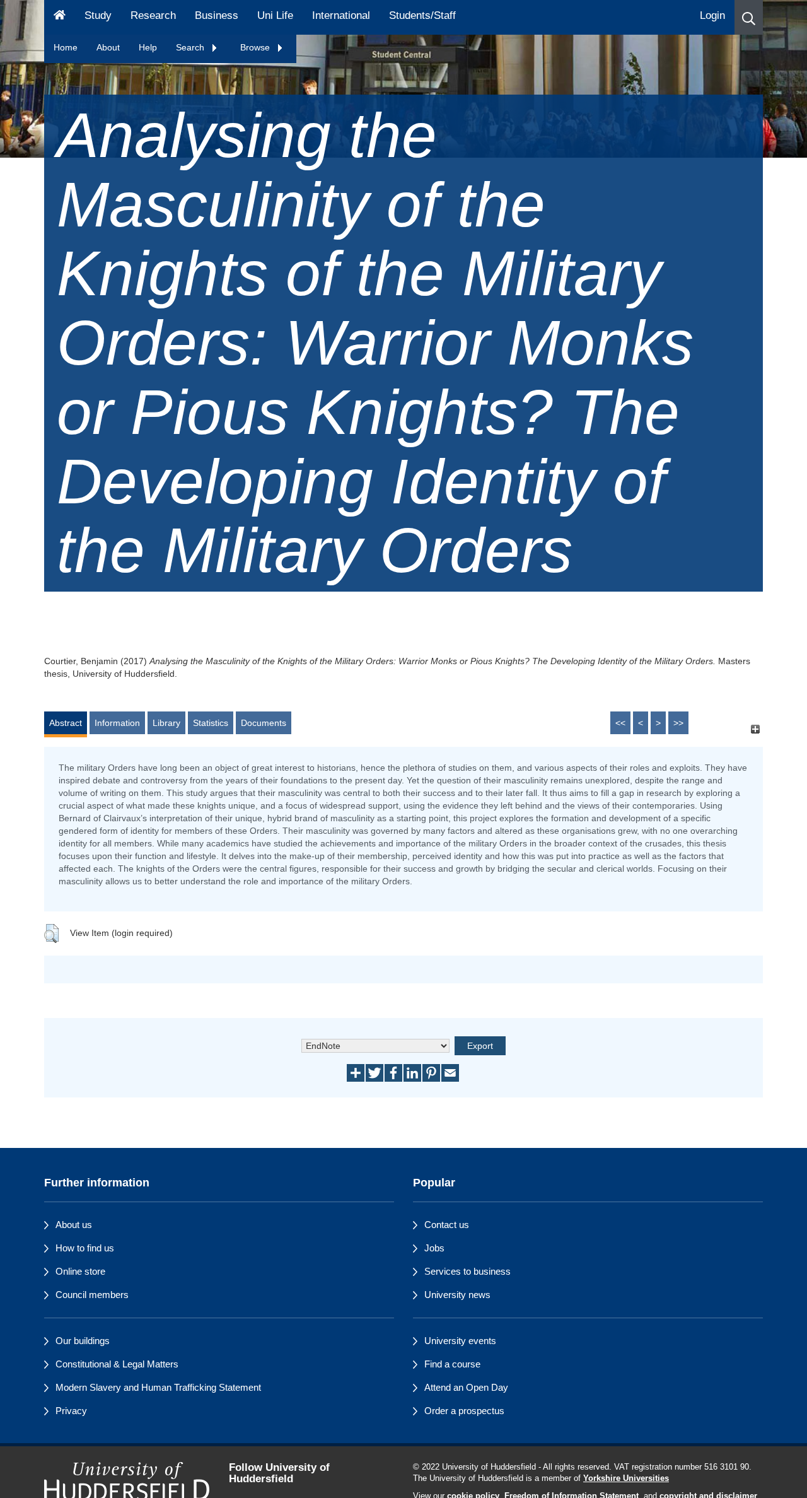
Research (153, 15)
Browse (256, 47)
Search (191, 47)
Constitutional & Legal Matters (116, 1364)
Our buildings (82, 1340)
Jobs (434, 1248)
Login (712, 15)
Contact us (446, 1224)
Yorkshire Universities (626, 1478)
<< (620, 723)
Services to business (467, 1271)
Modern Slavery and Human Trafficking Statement (158, 1387)
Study (98, 15)
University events (460, 1340)
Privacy (71, 1410)
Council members (92, 1294)
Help (148, 47)
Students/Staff (422, 15)
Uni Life (275, 15)
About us (73, 1224)
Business (216, 15)
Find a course (452, 1364)
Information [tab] (117, 723)
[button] (748, 17)
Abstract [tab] (65, 723)
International (341, 15)
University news (457, 1294)
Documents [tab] (263, 723)
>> (678, 723)
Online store (80, 1271)
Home (66, 47)
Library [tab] (166, 723)
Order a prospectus (464, 1410)
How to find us (84, 1248)
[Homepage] (59, 17)
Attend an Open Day (466, 1387)
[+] (755, 729)
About (108, 47)
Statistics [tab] (210, 723)
